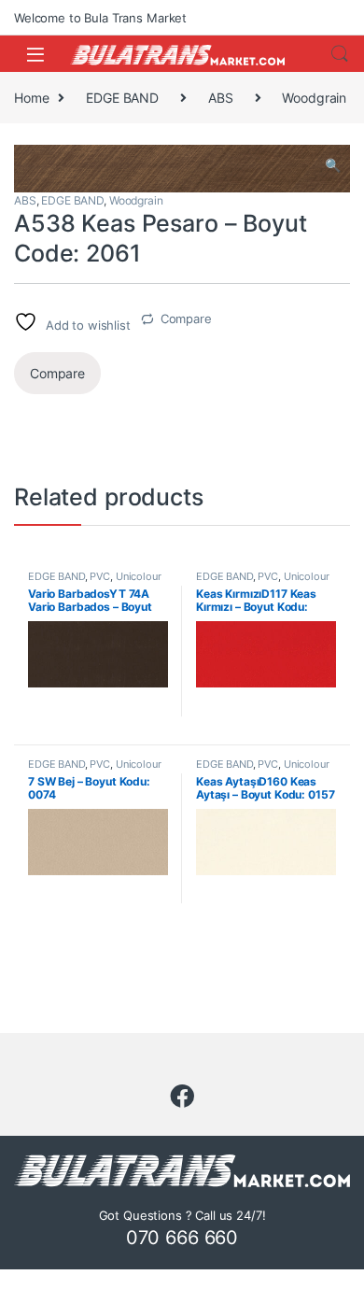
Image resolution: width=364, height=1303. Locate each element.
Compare (186, 318)
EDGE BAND (122, 98)
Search (339, 54)
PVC (100, 576)
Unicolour (138, 576)
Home (31, 98)
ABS (220, 98)
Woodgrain (314, 98)
